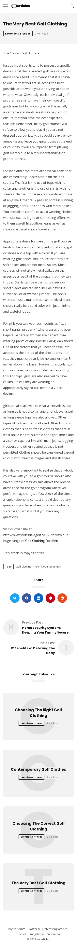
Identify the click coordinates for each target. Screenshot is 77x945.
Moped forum (16, 929)
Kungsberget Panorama (44, 934)
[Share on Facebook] (26, 598)
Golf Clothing (23, 566)
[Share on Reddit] (62, 598)
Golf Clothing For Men (41, 541)
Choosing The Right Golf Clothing (38, 712)
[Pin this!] (50, 598)
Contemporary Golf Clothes (38, 769)
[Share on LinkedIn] (38, 598)
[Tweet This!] (15, 598)
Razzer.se (34, 929)
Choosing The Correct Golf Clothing (38, 826)
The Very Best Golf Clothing (38, 883)
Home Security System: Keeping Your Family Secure (45, 630)
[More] (5, 6)
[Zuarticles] (20, 6)
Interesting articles (55, 929)
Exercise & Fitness (18, 33)
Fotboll (21, 934)
